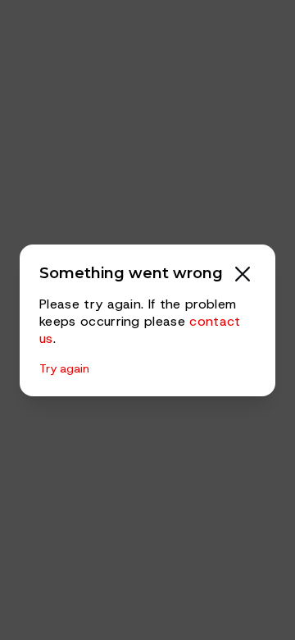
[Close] (242, 274)
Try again (64, 368)
